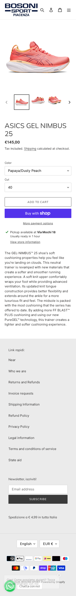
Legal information (21, 438)
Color (8, 162)
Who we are (17, 371)
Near (12, 360)
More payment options (38, 223)
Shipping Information (24, 404)
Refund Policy (18, 416)
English (25, 544)
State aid (15, 460)
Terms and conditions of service (32, 449)
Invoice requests (20, 393)
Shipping (30, 148)
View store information (25, 242)
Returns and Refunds (24, 382)
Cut (7, 179)
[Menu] (68, 9)
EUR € (48, 544)
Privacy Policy (18, 427)
